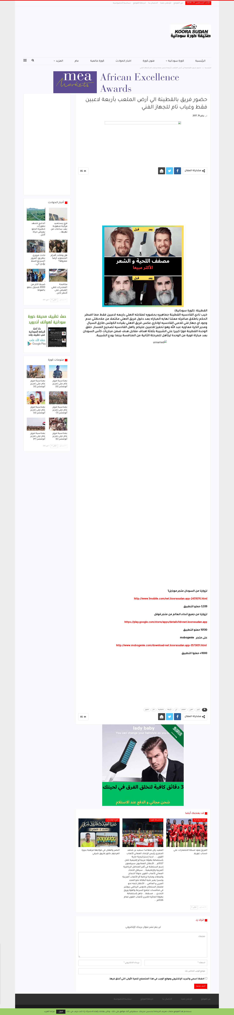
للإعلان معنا (165, 3)
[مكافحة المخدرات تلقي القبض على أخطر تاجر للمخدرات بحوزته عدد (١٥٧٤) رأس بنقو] (58, 275)
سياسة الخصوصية (122, 3)
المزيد (59, 61)
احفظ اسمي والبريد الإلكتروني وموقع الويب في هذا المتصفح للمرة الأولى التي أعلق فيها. (156, 979)
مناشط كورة (156, 820)
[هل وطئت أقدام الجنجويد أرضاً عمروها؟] (58, 246)
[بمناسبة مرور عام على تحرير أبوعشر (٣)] (36, 424)
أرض (198, 710)
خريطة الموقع (139, 3)
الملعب (183, 710)
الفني (191, 710)
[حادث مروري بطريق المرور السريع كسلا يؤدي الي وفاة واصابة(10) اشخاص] (36, 246)
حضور (147, 710)
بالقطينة (161, 710)
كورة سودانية (176, 61)
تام (154, 710)
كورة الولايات (112, 820)
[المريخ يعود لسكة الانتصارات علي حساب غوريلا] (186, 832)
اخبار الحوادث (123, 61)
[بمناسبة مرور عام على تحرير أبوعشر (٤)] (58, 424)
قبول (61, 1012)
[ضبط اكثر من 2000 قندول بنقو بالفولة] (36, 275)
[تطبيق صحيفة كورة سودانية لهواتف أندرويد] (47, 331)
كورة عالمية (97, 61)
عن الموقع (178, 3)
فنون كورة (148, 61)
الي (176, 710)
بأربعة (169, 710)
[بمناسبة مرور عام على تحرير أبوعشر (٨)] (58, 371)
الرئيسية (200, 61)
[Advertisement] (85, 31)
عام (77, 61)
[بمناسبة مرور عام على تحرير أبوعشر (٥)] (36, 397)
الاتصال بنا (153, 3)
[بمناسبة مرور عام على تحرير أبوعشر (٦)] (58, 397)
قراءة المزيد (49, 1012)
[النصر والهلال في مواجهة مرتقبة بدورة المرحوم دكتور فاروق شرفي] (99, 832)
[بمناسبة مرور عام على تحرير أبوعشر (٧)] (36, 371)
